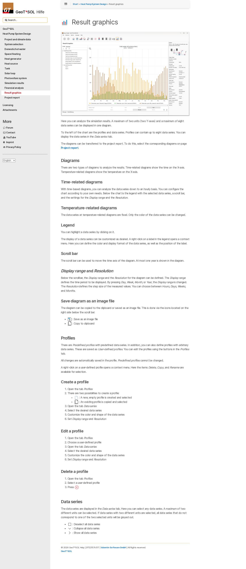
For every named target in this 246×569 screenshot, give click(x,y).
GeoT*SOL (66, 551)
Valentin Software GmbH (113, 547)
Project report (69, 147)
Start (75, 4)
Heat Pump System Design (93, 4)
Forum (9, 127)
